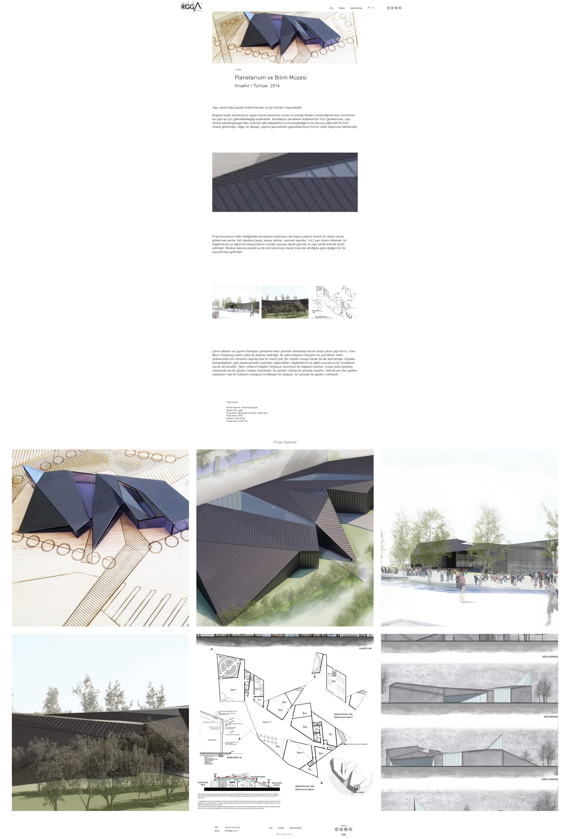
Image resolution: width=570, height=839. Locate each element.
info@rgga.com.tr (231, 831)
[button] (235, 302)
